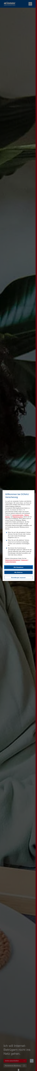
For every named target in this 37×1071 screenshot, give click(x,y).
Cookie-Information (10, 562)
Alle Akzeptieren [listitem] (18, 567)
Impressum (24, 560)
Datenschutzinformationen (12, 560)
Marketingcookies (18, 517)
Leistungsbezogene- (18, 515)
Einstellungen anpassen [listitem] (18, 577)
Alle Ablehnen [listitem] (18, 572)
